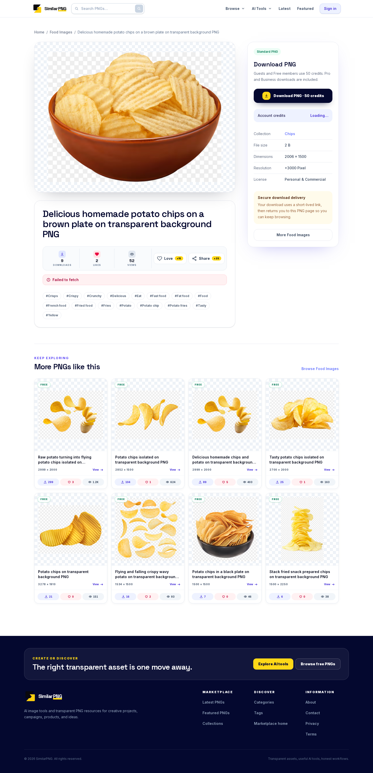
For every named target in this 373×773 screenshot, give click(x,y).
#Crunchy (94, 296)
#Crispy (72, 296)
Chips (290, 134)
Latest (285, 8)
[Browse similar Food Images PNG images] (99, 386)
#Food (203, 296)
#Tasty (201, 305)
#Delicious (118, 296)
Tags (258, 713)
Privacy (312, 723)
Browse (233, 8)
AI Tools (259, 8)
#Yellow (52, 315)
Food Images (61, 32)
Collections (212, 723)
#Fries (106, 305)
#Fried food (84, 305)
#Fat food (182, 296)
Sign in (330, 8)
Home (39, 32)
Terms (311, 734)
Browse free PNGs (318, 664)
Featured (305, 8)
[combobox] (107, 8)
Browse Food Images (320, 368)
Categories (264, 702)
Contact (313, 713)
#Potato (125, 305)
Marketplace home (271, 723)
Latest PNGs (213, 702)
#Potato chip (149, 305)
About (311, 702)
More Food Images (293, 235)
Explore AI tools (273, 664)
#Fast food (158, 296)
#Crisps (52, 296)
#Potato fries (177, 305)
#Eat (138, 296)
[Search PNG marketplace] (139, 9)
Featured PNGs (216, 713)
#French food (56, 305)
